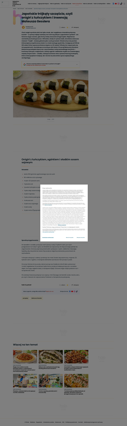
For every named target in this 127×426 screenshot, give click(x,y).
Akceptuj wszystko (81, 237)
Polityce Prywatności (48, 204)
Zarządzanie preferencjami (48, 237)
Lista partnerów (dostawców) (48, 232)
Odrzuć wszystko (69, 237)
